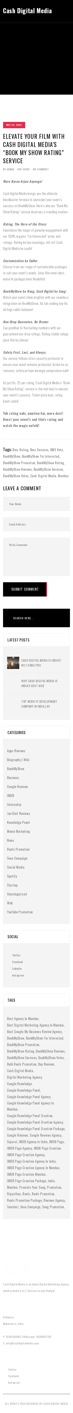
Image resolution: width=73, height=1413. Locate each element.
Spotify (12, 876)
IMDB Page (56, 1141)
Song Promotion (53, 1206)
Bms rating (20, 449)
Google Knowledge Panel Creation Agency (35, 1122)
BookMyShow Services (48, 469)
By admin (8, 169)
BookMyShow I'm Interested (40, 456)
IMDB (10, 795)
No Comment (41, 169)
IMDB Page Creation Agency (26, 1154)
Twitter (16, 955)
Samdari (12, 1206)
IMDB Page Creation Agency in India (31, 1161)
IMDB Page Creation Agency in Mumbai (33, 1167)
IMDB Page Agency (19, 1148)
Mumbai (63, 475)
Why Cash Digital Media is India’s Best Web (39, 683)
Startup (12, 885)
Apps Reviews (16, 750)
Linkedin (17, 968)
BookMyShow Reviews (17, 469)
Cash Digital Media (43, 475)
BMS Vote (56, 449)
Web (10, 903)
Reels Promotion (18, 849)
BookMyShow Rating (50, 462)
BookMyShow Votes (16, 475)
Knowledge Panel (18, 822)
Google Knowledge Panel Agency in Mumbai (30, 1106)
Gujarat (12, 1141)
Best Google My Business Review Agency (34, 1031)
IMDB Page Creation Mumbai (26, 1174)
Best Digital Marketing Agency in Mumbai (35, 1025)
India (51, 1180)
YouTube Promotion (20, 912)
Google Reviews (17, 786)
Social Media (16, 867)
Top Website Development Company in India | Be (39, 703)
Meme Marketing (18, 831)
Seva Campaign (17, 858)
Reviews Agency (54, 1200)
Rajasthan (14, 1193)
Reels (26, 1193)
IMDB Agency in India (33, 1141)
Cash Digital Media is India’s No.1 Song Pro (41, 662)
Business (13, 777)
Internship (14, 804)
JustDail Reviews (18, 813)
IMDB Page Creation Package (26, 1180)
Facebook (17, 962)
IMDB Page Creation (47, 1148)
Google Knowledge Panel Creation (30, 1115)
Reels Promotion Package (24, 1200)
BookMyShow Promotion (19, 462)
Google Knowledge (19, 1083)
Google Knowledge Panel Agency (28, 1096)
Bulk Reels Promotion (21, 1064)
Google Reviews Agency (45, 1135)
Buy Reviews (46, 1064)
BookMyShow (11, 456)
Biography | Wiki (18, 759)
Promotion (54, 1187)
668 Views (23, 169)
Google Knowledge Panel (23, 1090)
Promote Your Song (32, 1187)
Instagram (18, 975)
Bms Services (39, 449)
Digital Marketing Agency (24, 1077)
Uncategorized (17, 894)
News (10, 840)
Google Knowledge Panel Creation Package (36, 1128)
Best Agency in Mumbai (23, 1018)
